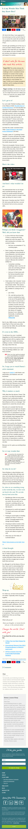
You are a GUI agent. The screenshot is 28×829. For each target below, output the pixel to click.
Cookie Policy (16, 822)
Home (3, 772)
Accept (14, 826)
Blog (3, 788)
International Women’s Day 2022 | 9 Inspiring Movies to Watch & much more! (15, 647)
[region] (14, 822)
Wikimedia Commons (22, 659)
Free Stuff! (5, 785)
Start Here (5, 777)
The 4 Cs (5, 783)
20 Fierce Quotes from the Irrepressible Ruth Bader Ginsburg (13, 653)
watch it (12, 372)
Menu (4, 1)
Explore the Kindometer (8, 781)
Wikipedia (11, 317)
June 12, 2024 (7, 699)
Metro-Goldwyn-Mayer (14, 659)
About (4, 775)
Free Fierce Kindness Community (11, 779)
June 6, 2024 (5, 675)
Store (4, 792)
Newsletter (5, 790)
